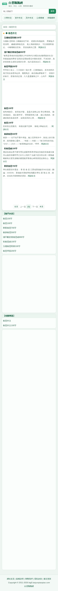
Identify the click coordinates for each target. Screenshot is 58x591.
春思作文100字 (9, 325)
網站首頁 (10, 579)
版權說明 (20, 579)
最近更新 (47, 579)
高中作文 (29, 18)
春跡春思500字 (10, 134)
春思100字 (8, 108)
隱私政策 (38, 579)
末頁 (41, 206)
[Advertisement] (29, 93)
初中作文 (19, 18)
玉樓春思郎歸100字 (12, 37)
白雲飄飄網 (16, 2)
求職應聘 (51, 18)
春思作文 (13, 27)
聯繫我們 (29, 579)
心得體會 (40, 18)
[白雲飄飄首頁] (4, 4)
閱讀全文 (42, 47)
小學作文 (8, 18)
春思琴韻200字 (10, 66)
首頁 (5, 27)
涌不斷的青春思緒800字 (14, 52)
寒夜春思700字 (10, 166)
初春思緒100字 (10, 148)
